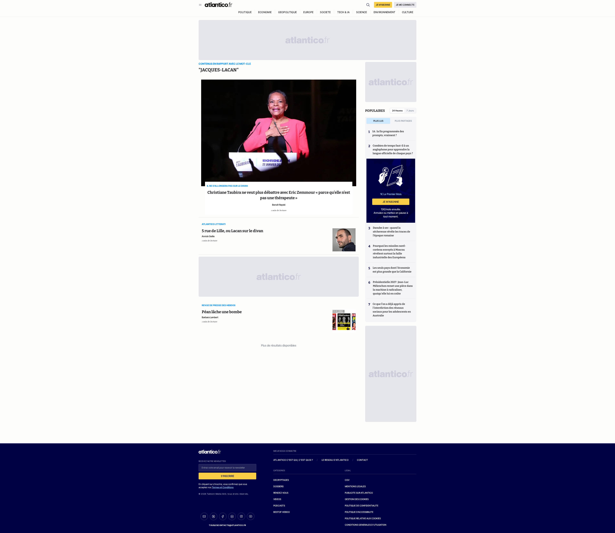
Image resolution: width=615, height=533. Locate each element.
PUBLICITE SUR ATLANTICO (359, 492)
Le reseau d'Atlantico (335, 460)
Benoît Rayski (278, 204)
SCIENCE (361, 12)
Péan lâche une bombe (222, 312)
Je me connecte (405, 4)
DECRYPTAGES (281, 480)
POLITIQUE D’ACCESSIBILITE (359, 512)
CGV (347, 480)
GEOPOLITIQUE (287, 12)
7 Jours (410, 110)
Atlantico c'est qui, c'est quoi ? (293, 460)
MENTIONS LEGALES (355, 486)
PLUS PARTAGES (403, 120)
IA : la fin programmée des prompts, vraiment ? (388, 133)
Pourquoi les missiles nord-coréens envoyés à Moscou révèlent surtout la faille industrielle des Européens (389, 251)
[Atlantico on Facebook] (222, 516)
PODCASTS (279, 505)
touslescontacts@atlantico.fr (227, 525)
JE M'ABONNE (383, 4)
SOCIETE (325, 12)
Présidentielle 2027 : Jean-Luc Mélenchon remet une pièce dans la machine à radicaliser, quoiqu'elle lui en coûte (393, 288)
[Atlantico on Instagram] (241, 516)
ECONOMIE (265, 12)
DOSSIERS (278, 486)
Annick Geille (208, 236)
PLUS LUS (378, 120)
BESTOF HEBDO (281, 512)
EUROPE (308, 12)
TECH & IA (343, 12)
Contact (362, 460)
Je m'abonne (391, 201)
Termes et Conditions (223, 487)
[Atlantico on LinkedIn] (232, 516)
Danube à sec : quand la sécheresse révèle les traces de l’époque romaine (391, 231)
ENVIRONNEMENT (384, 12)
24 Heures (397, 110)
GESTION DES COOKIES (357, 499)
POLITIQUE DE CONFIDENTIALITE (361, 505)
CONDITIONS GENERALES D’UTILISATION (365, 524)
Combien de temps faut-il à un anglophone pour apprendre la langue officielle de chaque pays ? (393, 149)
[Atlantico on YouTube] (250, 516)
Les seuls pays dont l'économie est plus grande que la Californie (392, 269)
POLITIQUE (245, 12)
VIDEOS (277, 499)
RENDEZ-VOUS (280, 492)
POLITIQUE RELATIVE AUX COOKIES (363, 518)
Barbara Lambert (210, 317)
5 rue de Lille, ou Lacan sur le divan (232, 231)
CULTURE (407, 12)
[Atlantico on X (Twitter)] (213, 516)
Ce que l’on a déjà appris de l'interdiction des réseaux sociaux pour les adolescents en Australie (392, 309)
